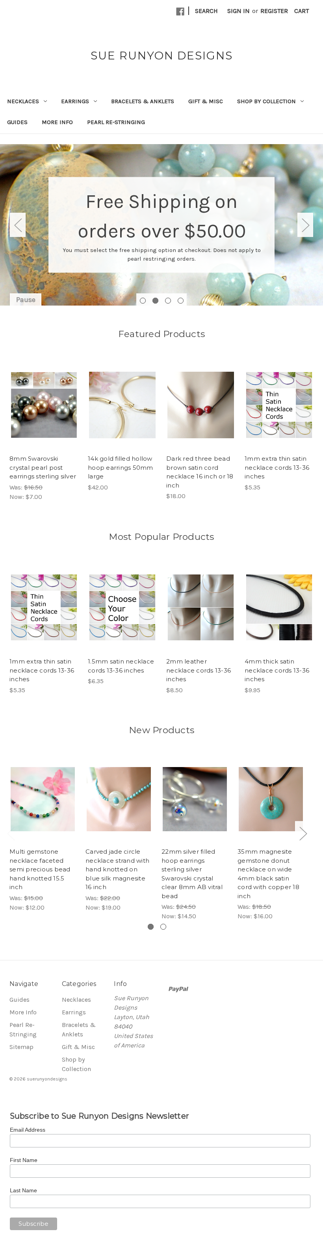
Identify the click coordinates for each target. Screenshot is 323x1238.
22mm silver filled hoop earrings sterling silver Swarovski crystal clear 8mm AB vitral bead (192, 874)
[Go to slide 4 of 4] (181, 301)
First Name (23, 1160)
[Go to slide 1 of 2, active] (151, 927)
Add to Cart (122, 413)
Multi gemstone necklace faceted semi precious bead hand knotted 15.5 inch (40, 869)
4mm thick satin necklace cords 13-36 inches (277, 670)
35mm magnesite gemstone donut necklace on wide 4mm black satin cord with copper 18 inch (268, 874)
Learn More (161, 244)
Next (305, 225)
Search (206, 11)
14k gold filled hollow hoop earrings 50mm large (120, 467)
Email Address (27, 1130)
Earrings (75, 101)
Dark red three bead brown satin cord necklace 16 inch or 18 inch (200, 472)
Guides (17, 122)
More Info (57, 122)
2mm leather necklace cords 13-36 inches (198, 670)
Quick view (37, 394)
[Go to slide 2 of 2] (163, 927)
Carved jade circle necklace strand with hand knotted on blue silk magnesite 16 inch (117, 869)
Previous (18, 225)
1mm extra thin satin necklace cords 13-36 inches (277, 467)
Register (274, 11)
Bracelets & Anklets (142, 101)
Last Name (23, 1190)
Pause (25, 299)
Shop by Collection (266, 101)
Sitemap (21, 1047)
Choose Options (44, 413)
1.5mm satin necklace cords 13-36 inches (121, 666)
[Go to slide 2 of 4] (155, 301)
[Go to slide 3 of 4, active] (168, 301)
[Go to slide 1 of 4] (143, 301)
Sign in (238, 11)
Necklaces (23, 101)
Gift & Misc (205, 101)
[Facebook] (180, 11)
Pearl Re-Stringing (116, 122)
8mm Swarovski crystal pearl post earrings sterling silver (42, 467)
